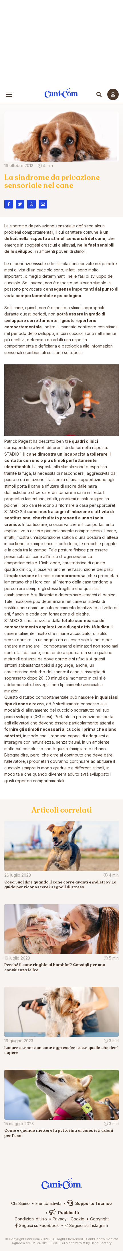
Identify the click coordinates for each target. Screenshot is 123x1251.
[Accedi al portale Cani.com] (113, 94)
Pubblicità (68, 1212)
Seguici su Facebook (38, 1225)
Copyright (99, 1218)
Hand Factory (101, 1243)
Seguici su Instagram (88, 1225)
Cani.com (62, 93)
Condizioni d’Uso (31, 1218)
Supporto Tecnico (93, 1203)
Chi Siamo (20, 1203)
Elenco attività (48, 1203)
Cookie (77, 1218)
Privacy (60, 1218)
